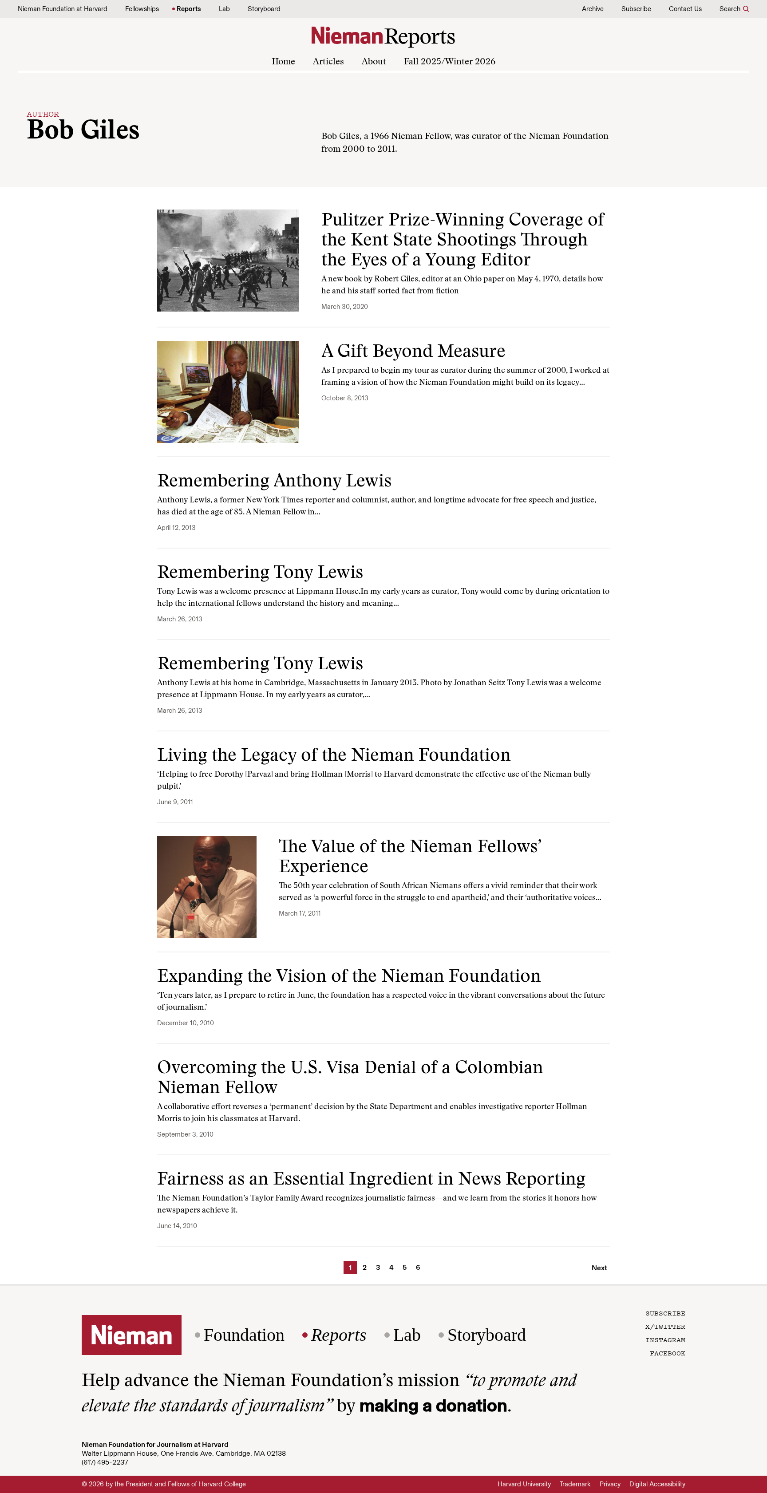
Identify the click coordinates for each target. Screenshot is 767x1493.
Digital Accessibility (657, 1484)
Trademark (575, 1484)
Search (730, 9)
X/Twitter (665, 1326)
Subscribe (636, 9)
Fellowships (142, 9)
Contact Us (685, 9)
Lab (224, 9)
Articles (328, 62)
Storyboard (264, 9)
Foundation (244, 1335)
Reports (189, 9)
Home (283, 62)
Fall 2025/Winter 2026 (449, 62)
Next (599, 1268)
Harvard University (524, 1484)
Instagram (665, 1339)
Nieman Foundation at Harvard (62, 9)
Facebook (667, 1353)
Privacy (610, 1484)
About (374, 62)
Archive (593, 9)
